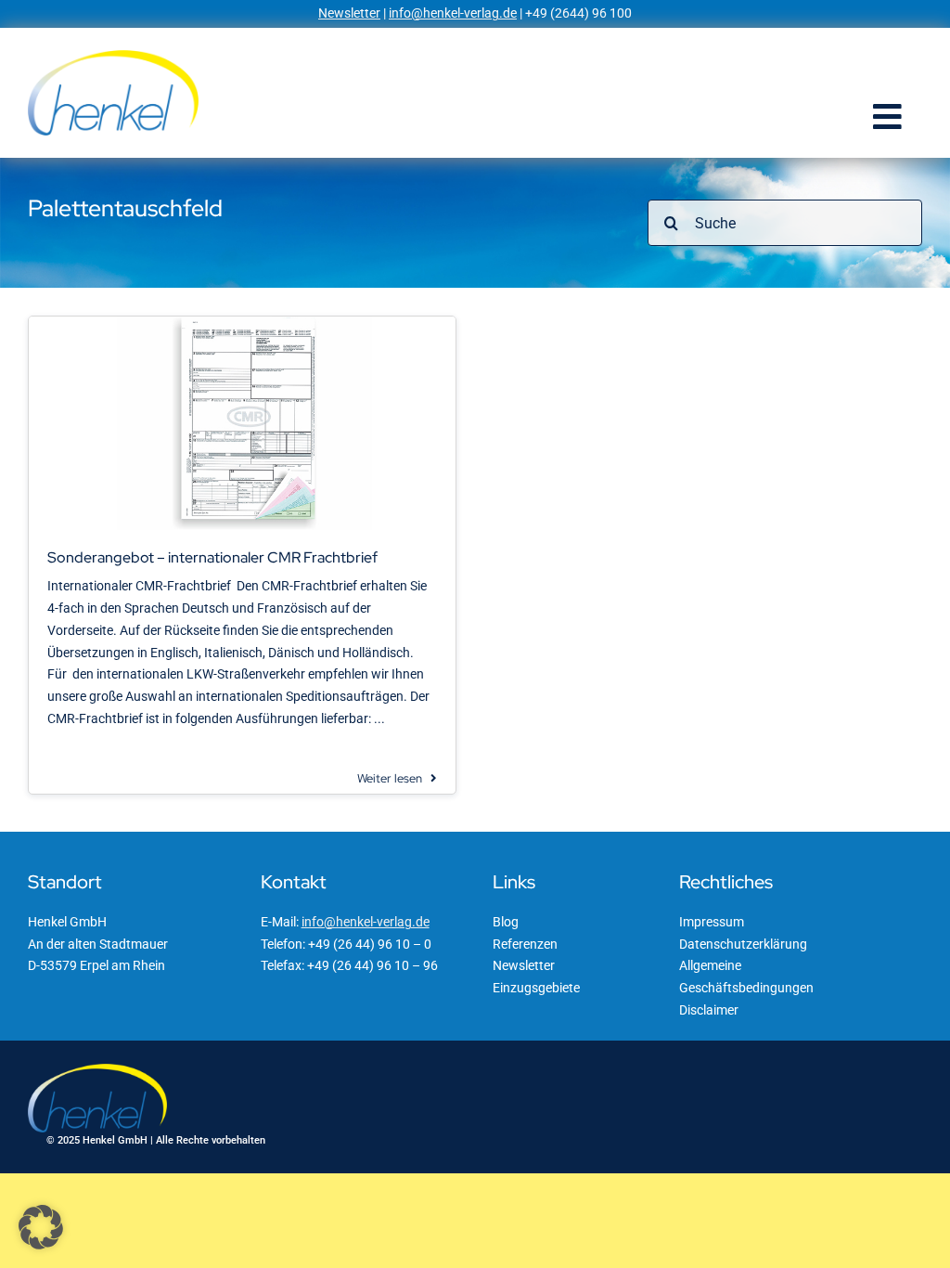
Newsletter (349, 13)
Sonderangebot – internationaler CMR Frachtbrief (212, 557)
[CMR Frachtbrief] (242, 323)
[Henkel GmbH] (113, 56)
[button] (41, 1227)
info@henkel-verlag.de (453, 13)
